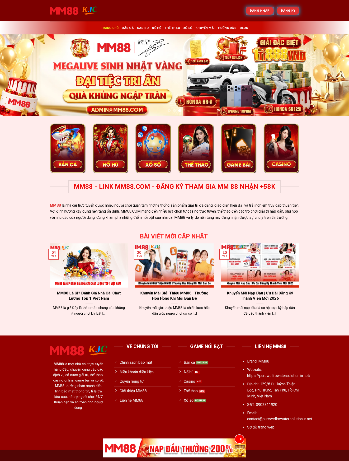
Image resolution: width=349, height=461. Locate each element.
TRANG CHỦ (109, 28)
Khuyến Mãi (205, 28)
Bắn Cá (128, 28)
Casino (143, 28)
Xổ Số (187, 28)
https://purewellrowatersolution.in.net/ (279, 375)
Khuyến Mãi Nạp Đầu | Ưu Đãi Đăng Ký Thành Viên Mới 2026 (260, 296)
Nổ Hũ (156, 28)
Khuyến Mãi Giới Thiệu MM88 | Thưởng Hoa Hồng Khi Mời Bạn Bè (174, 296)
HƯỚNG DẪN (227, 28)
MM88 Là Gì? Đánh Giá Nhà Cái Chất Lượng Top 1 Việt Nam (89, 296)
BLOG (244, 28)
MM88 (55, 205)
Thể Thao (172, 28)
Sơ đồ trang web (260, 427)
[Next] (336, 75)
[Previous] (13, 75)
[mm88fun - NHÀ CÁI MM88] (73, 10)
